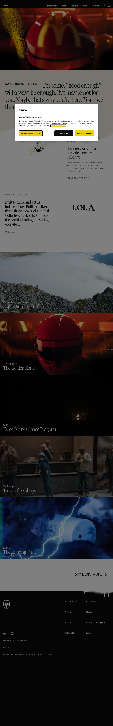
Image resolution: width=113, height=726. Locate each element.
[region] (56, 122)
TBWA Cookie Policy (58, 126)
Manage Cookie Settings (31, 133)
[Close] (94, 107)
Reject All (64, 133)
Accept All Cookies (84, 133)
